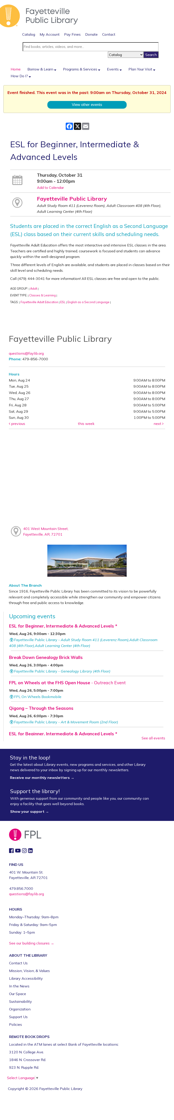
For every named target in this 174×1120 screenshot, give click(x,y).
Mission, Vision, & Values (29, 970)
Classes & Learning (42, 295)
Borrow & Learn (40, 69)
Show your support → (29, 811)
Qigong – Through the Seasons (41, 708)
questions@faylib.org (26, 353)
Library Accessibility (26, 978)
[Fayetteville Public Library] (39, 15)
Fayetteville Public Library (72, 198)
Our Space (17, 993)
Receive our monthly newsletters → (42, 777)
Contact (108, 34)
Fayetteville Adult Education (39, 302)
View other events (87, 104)
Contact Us (18, 963)
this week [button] (86, 423)
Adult (33, 288)
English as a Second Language (88, 302)
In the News (19, 986)
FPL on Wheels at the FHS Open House (67, 682)
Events (113, 69)
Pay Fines (72, 34)
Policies (15, 1024)
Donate (91, 34)
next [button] (158, 423)
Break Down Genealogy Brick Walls (46, 657)
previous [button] (17, 423)
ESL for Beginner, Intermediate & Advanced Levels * (63, 626)
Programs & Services (80, 69)
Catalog (28, 34)
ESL (62, 302)
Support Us (18, 1017)
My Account (50, 34)
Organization (20, 1009)
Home (16, 69)
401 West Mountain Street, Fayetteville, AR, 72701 (45, 531)
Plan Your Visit (140, 69)
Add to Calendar (50, 187)
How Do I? (20, 76)
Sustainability (20, 1001)
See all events (153, 738)
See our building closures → (31, 943)
